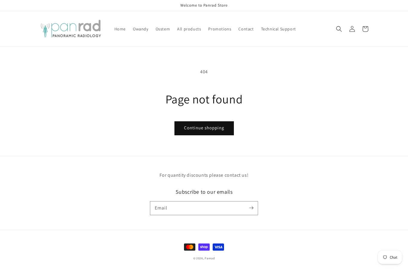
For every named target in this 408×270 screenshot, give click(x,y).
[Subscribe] (251, 208)
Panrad (210, 258)
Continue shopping (204, 128)
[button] (339, 28)
